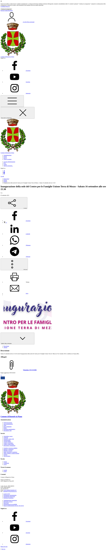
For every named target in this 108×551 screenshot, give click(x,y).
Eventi (5, 471)
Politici (5, 428)
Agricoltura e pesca (8, 436)
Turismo (5, 454)
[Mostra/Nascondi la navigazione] (12, 101)
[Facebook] (4, 171)
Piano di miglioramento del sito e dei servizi (14, 505)
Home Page (6, 179)
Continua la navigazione (6, 9)
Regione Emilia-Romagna (7, 10)
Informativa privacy (8, 501)
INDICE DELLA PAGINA (6, 343)
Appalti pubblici (7, 441)
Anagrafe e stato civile (9, 439)
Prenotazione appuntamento (10, 495)
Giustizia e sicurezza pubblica (10, 448)
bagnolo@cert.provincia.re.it (10, 491)
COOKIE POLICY (5, 6)
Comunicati (6, 463)
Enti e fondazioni (7, 426)
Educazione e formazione (9, 445)
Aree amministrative (8, 424)
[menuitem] (17, 220)
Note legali (6, 503)
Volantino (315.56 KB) (30, 370)
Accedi (2, 176)
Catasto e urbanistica (8, 443)
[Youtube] (4, 172)
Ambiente (6, 437)
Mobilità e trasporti (8, 450)
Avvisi (5, 464)
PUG (5, 163)
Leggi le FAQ (7, 494)
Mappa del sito (4, 546)
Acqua (5, 164)
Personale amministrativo (9, 429)
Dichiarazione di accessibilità (10, 504)
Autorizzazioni (7, 440)
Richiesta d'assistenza (8, 497)
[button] (7, 155)
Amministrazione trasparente (10, 500)
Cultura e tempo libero (9, 444)
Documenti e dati (7, 430)
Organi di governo (8, 422)
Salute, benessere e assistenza (10, 452)
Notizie (5, 181)
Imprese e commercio (8, 449)
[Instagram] (4, 173)
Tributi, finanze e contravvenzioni (11, 453)
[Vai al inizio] (1, 375)
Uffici (5, 425)
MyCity (3, 549)
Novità (5, 180)
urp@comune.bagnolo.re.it (10, 490)
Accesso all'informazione (9, 161)
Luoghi (5, 470)
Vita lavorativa (7, 456)
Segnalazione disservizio (9, 496)
